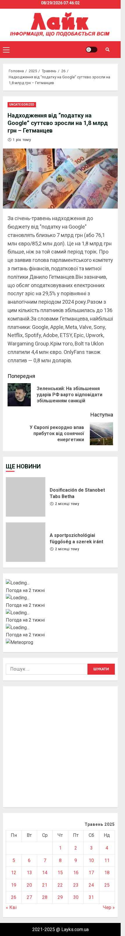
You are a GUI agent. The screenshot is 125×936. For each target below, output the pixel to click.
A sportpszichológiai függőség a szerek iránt (25, 542)
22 (60, 885)
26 (13, 897)
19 (13, 885)
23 (75, 885)
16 (75, 872)
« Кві (11, 907)
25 (107, 885)
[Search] (107, 49)
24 (91, 885)
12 (13, 872)
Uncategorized (21, 104)
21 (44, 885)
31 (91, 897)
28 (44, 897)
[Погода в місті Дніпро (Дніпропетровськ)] (60, 598)
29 (60, 897)
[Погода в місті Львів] (60, 613)
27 (29, 897)
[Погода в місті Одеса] (60, 627)
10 (91, 860)
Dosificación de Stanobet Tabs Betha (25, 497)
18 (107, 872)
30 (75, 897)
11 (107, 860)
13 (29, 872)
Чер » (109, 907)
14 (44, 872)
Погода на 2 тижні (25, 590)
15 (60, 872)
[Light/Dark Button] (91, 49)
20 (29, 885)
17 (91, 872)
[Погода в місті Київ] (60, 583)
